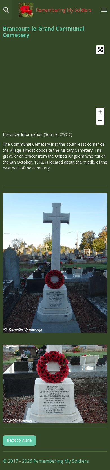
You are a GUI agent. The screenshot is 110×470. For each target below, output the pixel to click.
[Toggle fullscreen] (100, 49)
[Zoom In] (100, 112)
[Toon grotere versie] (55, 263)
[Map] (55, 85)
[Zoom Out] (100, 120)
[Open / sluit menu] (104, 10)
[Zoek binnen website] (6, 10)
